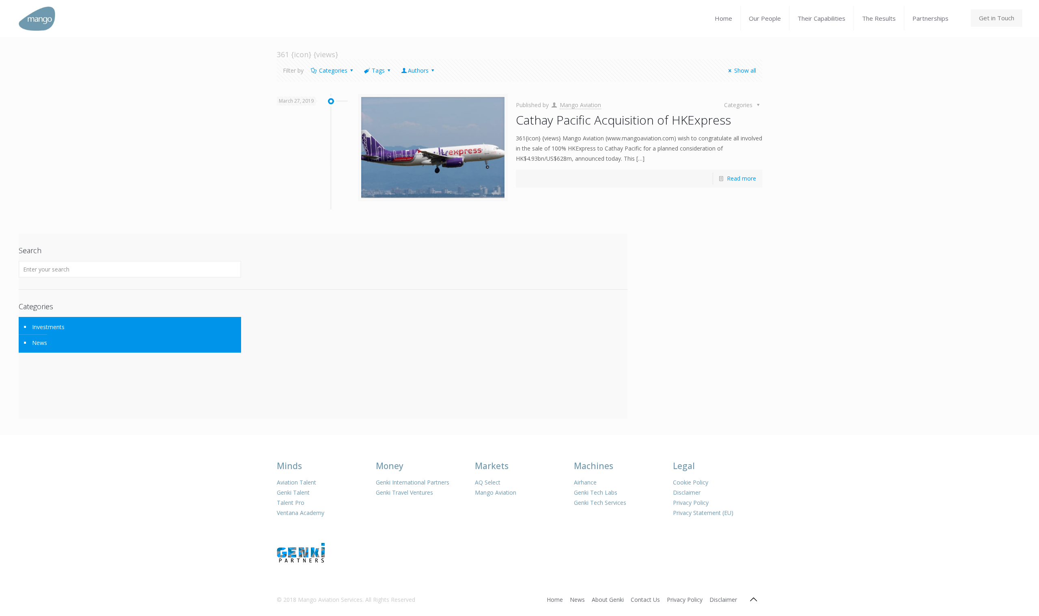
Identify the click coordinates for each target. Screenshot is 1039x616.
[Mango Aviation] (37, 18)
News (39, 343)
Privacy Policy (691, 502)
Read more (741, 178)
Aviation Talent (296, 482)
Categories (333, 70)
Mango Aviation (580, 105)
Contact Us (645, 599)
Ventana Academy (300, 513)
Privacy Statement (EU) (703, 513)
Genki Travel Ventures (404, 492)
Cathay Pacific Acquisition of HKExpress (623, 120)
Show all (745, 70)
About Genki (608, 599)
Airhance (585, 482)
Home (555, 599)
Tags (378, 70)
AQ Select (487, 482)
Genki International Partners (412, 482)
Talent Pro (290, 502)
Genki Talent (293, 492)
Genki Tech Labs (595, 492)
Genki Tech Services (600, 502)
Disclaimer (687, 492)
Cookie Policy (690, 482)
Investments (48, 327)
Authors (418, 70)
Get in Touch (996, 18)
